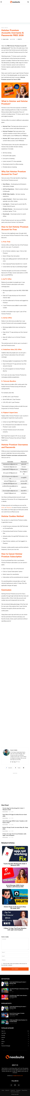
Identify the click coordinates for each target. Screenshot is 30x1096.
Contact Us (13, 1090)
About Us (7, 1090)
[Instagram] (12, 761)
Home (2, 27)
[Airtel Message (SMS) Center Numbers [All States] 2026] (15, 875)
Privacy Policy (24, 1090)
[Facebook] (10, 761)
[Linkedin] (14, 761)
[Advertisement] (15, 685)
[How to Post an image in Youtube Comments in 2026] (4, 1015)
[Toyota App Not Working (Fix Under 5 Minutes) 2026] (15, 854)
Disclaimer (18, 1090)
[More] (23, 767)
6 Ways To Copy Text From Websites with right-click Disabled (14, 834)
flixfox (3, 507)
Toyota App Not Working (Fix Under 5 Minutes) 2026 (13, 809)
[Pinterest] (16, 761)
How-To (6, 27)
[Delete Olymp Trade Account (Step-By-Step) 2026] (15, 897)
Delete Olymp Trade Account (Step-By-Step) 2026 (15, 828)
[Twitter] (18, 761)
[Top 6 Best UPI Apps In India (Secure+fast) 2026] (4, 990)
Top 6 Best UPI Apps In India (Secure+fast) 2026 (15, 815)
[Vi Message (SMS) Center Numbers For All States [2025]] (4, 1021)
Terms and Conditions (15, 1091)
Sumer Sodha (5, 39)
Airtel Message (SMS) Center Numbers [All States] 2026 (15, 822)
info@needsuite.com (18, 1075)
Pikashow (9, 507)
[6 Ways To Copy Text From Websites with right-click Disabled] (15, 918)
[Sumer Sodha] (6, 756)
